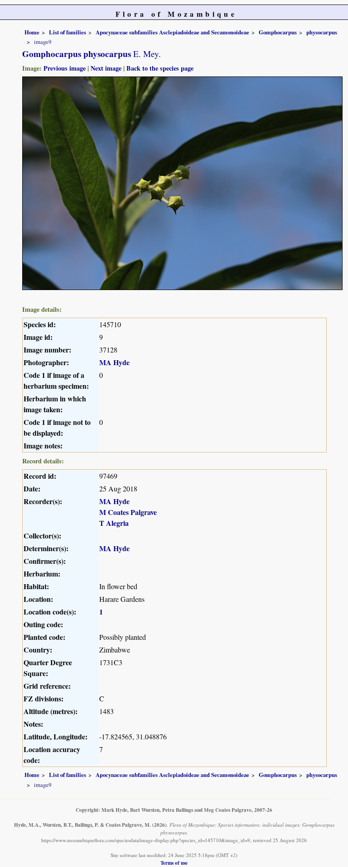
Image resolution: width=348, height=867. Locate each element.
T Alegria (114, 523)
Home (31, 32)
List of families (67, 32)
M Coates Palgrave (128, 512)
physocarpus (321, 32)
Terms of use (174, 863)
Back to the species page (159, 68)
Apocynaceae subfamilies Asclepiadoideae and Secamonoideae (172, 32)
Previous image (65, 68)
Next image (106, 68)
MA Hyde (114, 362)
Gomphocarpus (278, 32)
